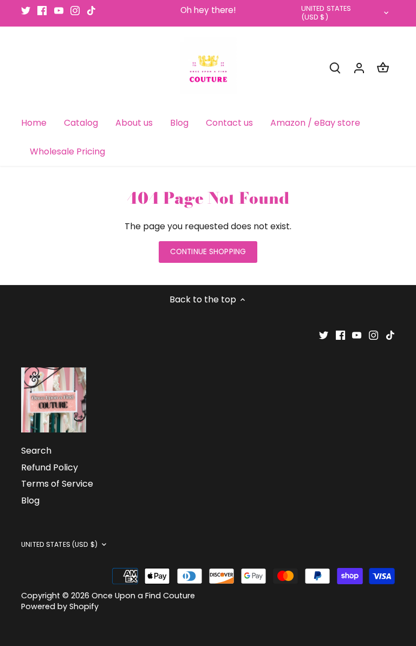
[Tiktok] (91, 10)
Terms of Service (57, 483)
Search (36, 450)
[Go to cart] (382, 67)
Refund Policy (49, 467)
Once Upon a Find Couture (143, 595)
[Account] (359, 67)
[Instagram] (75, 10)
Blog (30, 500)
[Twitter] (25, 10)
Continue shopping (208, 252)
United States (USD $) (326, 13)
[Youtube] (58, 10)
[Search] (335, 67)
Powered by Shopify (60, 606)
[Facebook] (42, 10)
